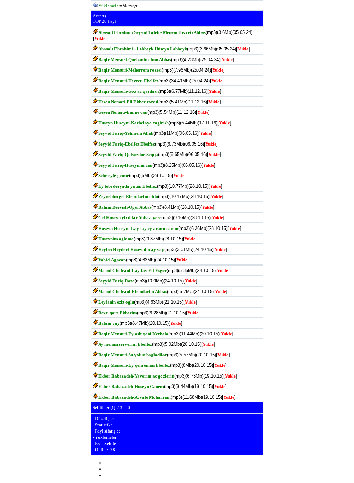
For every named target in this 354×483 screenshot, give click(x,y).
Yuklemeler (106, 437)
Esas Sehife (105, 443)
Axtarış (99, 15)
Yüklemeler (109, 5)
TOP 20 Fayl (104, 21)
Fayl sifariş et (107, 431)
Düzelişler (104, 418)
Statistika (104, 424)
